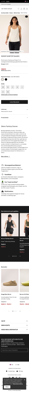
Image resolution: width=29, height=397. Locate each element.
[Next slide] (20, 256)
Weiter (7, 386)
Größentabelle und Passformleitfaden (9, 94)
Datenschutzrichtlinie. (18, 383)
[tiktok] (19, 377)
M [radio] (17, 87)
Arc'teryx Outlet (5, 12)
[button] (25, 1)
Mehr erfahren (4, 156)
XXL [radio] (8, 92)
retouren (9, 4)
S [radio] (12, 87)
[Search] (18, 9)
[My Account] (21, 9)
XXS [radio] (3, 87)
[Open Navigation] (27, 9)
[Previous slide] (9, 256)
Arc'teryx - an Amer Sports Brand (14, 390)
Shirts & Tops (17, 12)
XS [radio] (7, 87)
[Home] (6, 8)
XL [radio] (3, 92)
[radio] (2, 79)
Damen (11, 12)
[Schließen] (24, 379)
